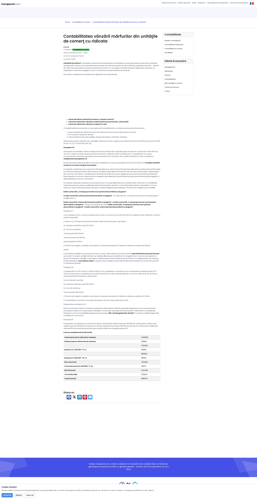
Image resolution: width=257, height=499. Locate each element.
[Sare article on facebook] (69, 398)
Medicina (201, 3)
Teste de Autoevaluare (239, 3)
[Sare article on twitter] (74, 398)
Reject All (30, 495)
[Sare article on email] (90, 398)
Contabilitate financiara (174, 44)
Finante (167, 75)
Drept (194, 3)
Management (170, 67)
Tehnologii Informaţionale (217, 3)
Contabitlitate (170, 79)
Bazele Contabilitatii (172, 40)
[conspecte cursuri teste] (252, 4)
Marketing (169, 71)
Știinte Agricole (184, 3)
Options (19, 495)
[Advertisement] (112, 97)
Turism (167, 91)
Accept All (7, 495)
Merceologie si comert (173, 83)
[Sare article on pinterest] (85, 398)
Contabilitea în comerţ (81, 49)
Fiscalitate (169, 52)
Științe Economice (169, 3)
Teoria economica (172, 87)
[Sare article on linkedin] (79, 398)
